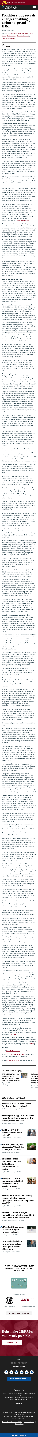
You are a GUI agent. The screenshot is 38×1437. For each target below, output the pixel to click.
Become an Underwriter (19, 1313)
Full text (13, 1034)
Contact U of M (29, 1422)
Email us (19, 1403)
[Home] (9, 7)
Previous (19, 1071)
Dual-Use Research (23, 36)
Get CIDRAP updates (19, 1435)
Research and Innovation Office (12, 1422)
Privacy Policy (19, 1424)
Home (19, 1359)
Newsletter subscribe (19, 1379)
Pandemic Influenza (8, 39)
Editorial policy (19, 1363)
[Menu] (34, 7)
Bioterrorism (11, 36)
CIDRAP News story (22, 220)
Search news (19, 1366)
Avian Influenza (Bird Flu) (15, 33)
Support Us (12, 1342)
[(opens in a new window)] (14, 2)
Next (21, 1071)
